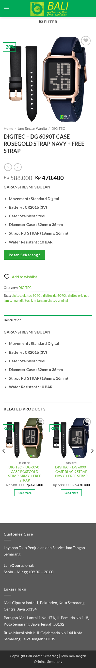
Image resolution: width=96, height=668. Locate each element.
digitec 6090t (32, 295)
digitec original (78, 295)
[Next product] (8, 167)
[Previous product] (17, 167)
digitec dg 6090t (54, 295)
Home (8, 128)
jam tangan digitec (17, 300)
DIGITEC (58, 128)
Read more (25, 492)
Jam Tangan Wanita (32, 128)
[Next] (92, 460)
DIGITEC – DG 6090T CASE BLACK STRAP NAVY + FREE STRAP (71, 471)
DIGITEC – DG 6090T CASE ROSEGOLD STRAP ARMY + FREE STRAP (24, 473)
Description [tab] (12, 320)
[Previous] (4, 460)
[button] (7, 8)
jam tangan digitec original (49, 300)
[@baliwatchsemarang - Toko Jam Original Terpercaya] (49, 8)
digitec (16, 295)
